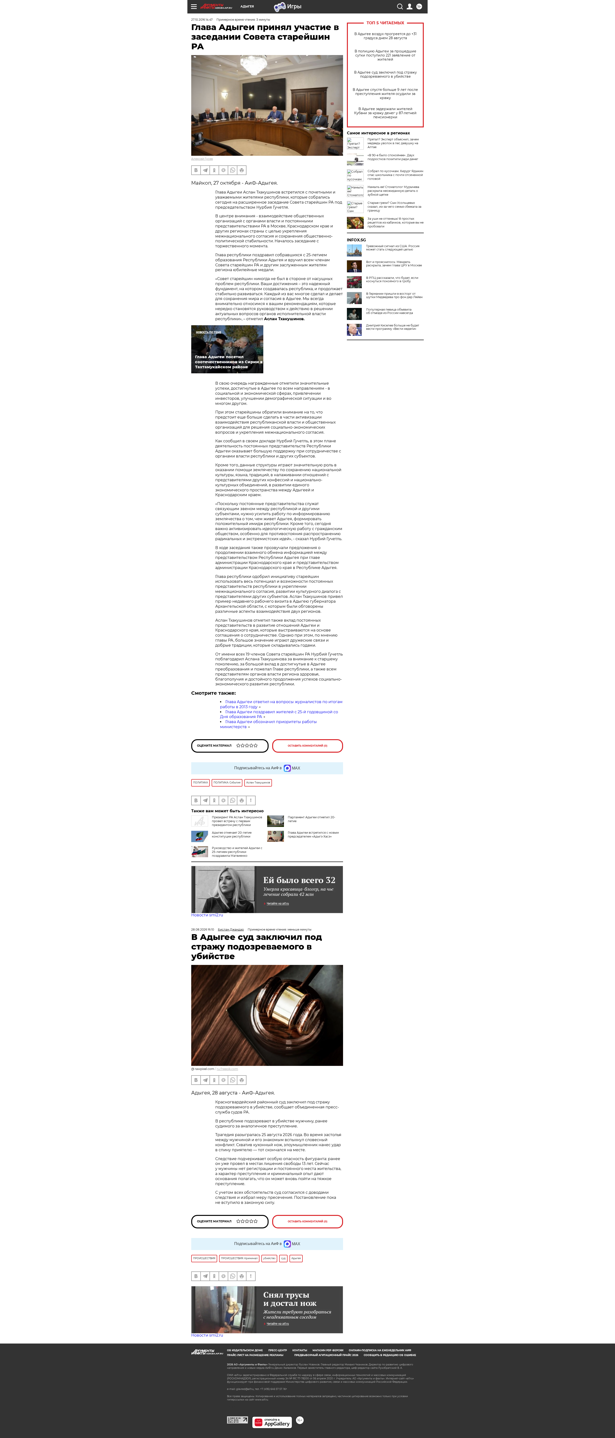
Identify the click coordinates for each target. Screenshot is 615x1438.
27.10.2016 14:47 (202, 19)
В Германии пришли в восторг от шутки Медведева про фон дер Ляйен (394, 295)
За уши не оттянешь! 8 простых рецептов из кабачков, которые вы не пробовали (396, 222)
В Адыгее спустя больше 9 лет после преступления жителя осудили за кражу (385, 94)
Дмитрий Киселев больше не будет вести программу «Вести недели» (392, 327)
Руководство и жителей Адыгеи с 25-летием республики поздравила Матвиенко (237, 851)
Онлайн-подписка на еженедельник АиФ (380, 1350)
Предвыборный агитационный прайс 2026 (326, 1355)
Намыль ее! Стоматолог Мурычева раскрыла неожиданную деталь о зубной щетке (393, 190)
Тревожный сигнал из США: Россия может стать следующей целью (392, 247)
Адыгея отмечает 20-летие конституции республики (232, 834)
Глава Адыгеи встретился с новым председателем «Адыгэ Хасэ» (313, 834)
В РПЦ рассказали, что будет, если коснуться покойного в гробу (392, 279)
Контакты (299, 1350)
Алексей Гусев (202, 159)
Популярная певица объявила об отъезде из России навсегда (389, 311)
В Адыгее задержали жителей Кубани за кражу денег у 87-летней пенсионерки (385, 113)
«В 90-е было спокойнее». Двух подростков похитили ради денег (393, 157)
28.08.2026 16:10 (202, 929)
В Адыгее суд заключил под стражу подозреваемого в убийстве (385, 74)
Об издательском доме (245, 1350)
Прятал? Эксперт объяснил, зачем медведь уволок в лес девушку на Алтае (393, 143)
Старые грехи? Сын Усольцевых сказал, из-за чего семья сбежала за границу (394, 206)
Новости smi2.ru (207, 915)
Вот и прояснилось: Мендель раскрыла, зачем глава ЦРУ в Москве (394, 263)
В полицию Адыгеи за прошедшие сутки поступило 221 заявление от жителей (385, 55)
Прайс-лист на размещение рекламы (255, 1355)
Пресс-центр (277, 1350)
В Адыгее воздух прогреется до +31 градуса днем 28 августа (385, 36)
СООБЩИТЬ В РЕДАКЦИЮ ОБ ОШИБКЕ (390, 1355)
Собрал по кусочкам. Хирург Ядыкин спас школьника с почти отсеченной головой (395, 175)
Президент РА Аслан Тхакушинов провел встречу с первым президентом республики (237, 821)
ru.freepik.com (227, 1069)
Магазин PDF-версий (328, 1350)
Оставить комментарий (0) (307, 745)
